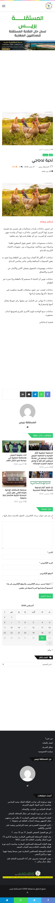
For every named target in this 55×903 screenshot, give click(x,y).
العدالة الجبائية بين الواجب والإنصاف (36, 809)
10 (49, 627)
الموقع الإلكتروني (46, 573)
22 (11, 633)
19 (33, 633)
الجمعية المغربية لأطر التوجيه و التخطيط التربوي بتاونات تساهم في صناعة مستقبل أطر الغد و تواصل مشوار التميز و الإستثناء (42, 458)
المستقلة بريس (43, 167)
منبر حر (45, 155)
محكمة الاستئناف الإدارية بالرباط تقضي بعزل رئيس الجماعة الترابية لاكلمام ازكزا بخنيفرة (14, 494)
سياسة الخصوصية (45, 751)
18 (42, 633)
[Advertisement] (27, 80)
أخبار (41, 149)
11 (42, 627)
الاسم (50, 552)
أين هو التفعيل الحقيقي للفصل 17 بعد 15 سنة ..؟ (31, 832)
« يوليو (50, 650)
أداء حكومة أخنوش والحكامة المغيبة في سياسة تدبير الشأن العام (16, 457)
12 (33, 627)
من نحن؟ (49, 738)
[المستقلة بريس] (48, 6)
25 (42, 638)
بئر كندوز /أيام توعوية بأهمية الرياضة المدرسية (43, 489)
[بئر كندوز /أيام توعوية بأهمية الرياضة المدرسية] (41, 478)
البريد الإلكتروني (46, 563)
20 (25, 633)
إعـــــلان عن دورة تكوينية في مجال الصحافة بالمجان (29, 813)
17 (49, 633)
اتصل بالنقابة (47, 743)
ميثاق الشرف (47, 747)
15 (12, 627)
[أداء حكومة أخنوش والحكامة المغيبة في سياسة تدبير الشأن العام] (14, 447)
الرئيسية (47, 149)
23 (5, 633)
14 (19, 627)
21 (19, 633)
